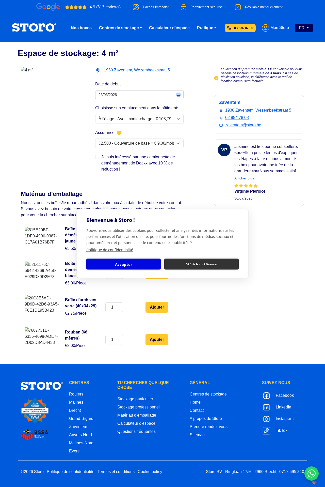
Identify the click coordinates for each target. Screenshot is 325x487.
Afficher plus (244, 178)
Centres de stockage (119, 28)
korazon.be (306, 482)
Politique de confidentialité (109, 249)
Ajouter (157, 307)
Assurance (105, 132)
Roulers (76, 394)
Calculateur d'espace (169, 28)
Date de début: (108, 84)
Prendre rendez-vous (209, 426)
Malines (76, 402)
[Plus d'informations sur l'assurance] (119, 132)
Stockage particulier (135, 399)
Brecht (75, 410)
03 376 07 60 (243, 28)
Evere (74, 451)
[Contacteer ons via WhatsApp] (311, 473)
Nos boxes (81, 28)
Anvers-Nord (80, 435)
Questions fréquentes (136, 431)
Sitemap (197, 435)
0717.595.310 (291, 471)
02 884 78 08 (237, 117)
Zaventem (78, 426)
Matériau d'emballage (136, 415)
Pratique (205, 28)
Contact (197, 410)
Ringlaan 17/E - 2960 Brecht (250, 471)
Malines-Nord (81, 443)
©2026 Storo (32, 471)
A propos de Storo (206, 418)
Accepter (123, 264)
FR (302, 28)
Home (195, 402)
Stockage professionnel (138, 407)
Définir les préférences (202, 264)
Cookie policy (150, 471)
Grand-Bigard (81, 418)
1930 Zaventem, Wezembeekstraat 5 (137, 70)
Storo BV (214, 471)
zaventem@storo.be (243, 125)
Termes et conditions (116, 471)
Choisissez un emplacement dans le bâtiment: (136, 108)
